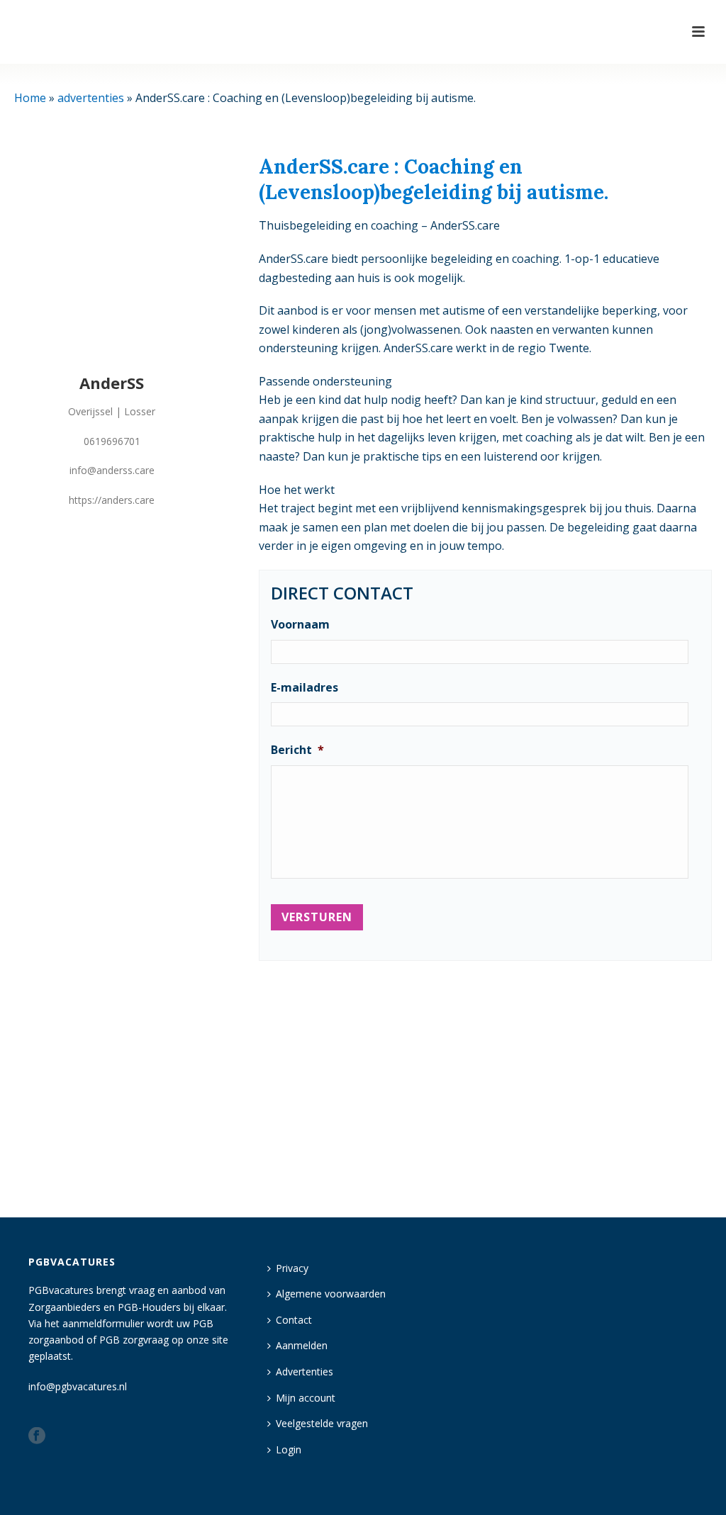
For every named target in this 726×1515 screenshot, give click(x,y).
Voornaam (300, 624)
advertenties (90, 98)
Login (288, 1449)
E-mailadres (304, 687)
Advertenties (304, 1371)
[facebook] (36, 1436)
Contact (294, 1320)
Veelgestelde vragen (322, 1423)
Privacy (292, 1268)
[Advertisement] (485, 1083)
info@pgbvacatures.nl (77, 1386)
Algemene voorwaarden (331, 1293)
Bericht (297, 750)
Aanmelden (302, 1345)
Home (30, 98)
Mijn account (305, 1397)
